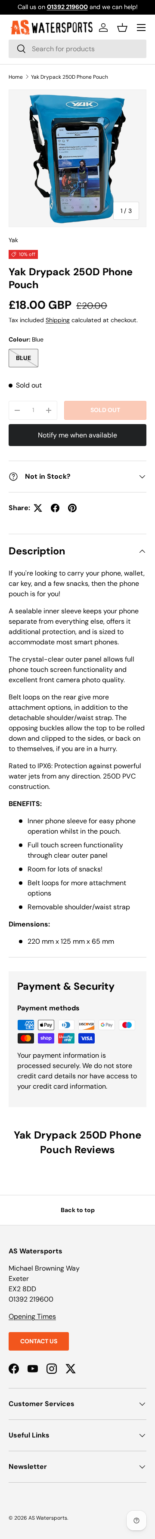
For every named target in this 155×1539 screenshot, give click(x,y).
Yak (13, 240)
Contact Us (38, 1341)
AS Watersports (47, 1517)
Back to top (78, 1210)
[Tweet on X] (37, 508)
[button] (122, 27)
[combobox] (77, 49)
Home (16, 77)
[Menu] (141, 27)
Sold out (105, 410)
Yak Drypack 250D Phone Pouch (69, 77)
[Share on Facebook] (55, 508)
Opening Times (32, 1316)
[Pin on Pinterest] (72, 508)
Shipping (58, 320)
